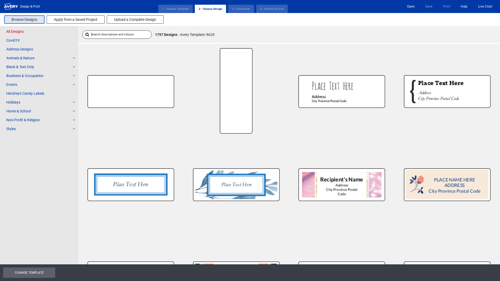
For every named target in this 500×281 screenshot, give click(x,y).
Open (411, 6)
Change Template (29, 272)
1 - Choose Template (175, 9)
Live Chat (485, 6)
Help (464, 6)
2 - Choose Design (210, 9)
